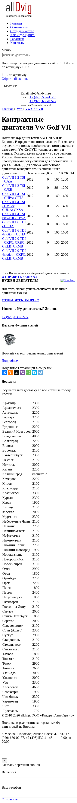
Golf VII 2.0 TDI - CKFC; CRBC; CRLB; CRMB (14, 242)
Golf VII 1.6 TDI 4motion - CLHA (14, 232)
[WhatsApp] (28, 372)
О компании (19, 27)
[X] (16, 372)
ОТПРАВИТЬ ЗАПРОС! (19, 276)
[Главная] (19, 16)
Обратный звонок (15, 78)
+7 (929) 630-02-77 (43, 101)
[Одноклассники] (10, 372)
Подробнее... (11, 360)
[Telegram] (40, 372)
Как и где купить (22, 35)
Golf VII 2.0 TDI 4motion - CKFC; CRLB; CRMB (14, 254)
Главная (16, 23)
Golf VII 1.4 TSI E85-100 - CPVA (14, 216)
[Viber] (22, 372)
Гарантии (17, 39)
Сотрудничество (22, 31)
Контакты (17, 43)
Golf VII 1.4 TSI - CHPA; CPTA (13, 196)
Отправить (10, 799)
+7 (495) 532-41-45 (43, 97)
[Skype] (34, 372)
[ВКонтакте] (4, 372)
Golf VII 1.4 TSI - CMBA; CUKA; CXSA (13, 206)
